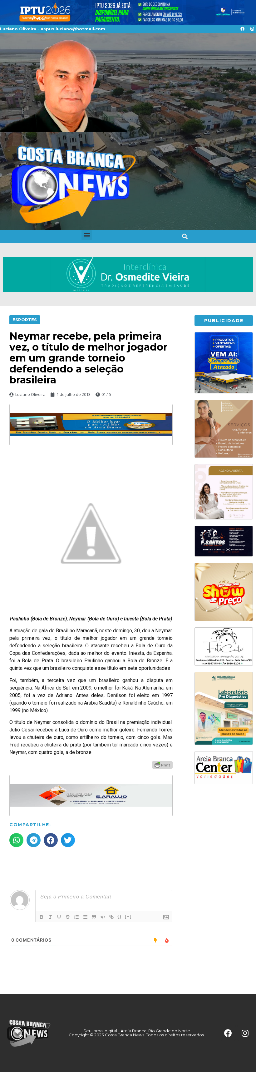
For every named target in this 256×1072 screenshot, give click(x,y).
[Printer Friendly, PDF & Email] (162, 764)
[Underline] (59, 917)
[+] (128, 916)
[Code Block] (102, 917)
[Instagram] (252, 29)
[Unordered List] (85, 917)
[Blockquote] (94, 917)
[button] (86, 235)
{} (119, 916)
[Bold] (41, 917)
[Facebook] (242, 29)
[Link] (111, 917)
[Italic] (50, 917)
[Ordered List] (76, 917)
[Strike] (67, 917)
